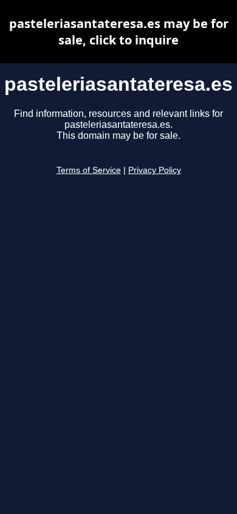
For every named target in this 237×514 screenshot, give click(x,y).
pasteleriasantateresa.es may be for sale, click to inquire (118, 31)
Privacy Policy (154, 170)
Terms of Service (89, 170)
